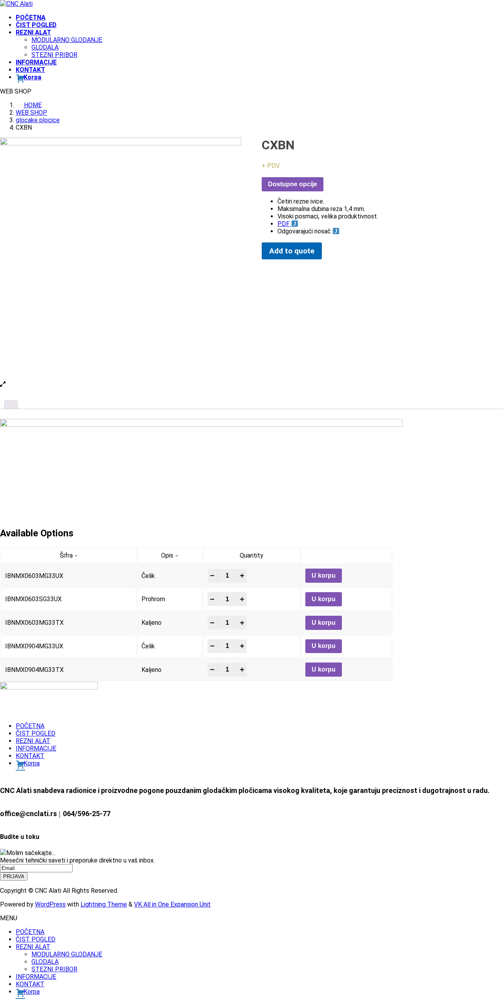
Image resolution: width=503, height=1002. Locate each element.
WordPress (50, 904)
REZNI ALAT (33, 741)
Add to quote (291, 250)
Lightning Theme (104, 904)
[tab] (11, 404)
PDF (284, 224)
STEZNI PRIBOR (54, 55)
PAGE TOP (484, 964)
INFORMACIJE (36, 748)
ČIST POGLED (35, 733)
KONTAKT (30, 756)
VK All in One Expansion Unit (172, 904)
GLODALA (45, 47)
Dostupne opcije (292, 184)
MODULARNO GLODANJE (66, 40)
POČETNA (30, 726)
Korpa (32, 763)
